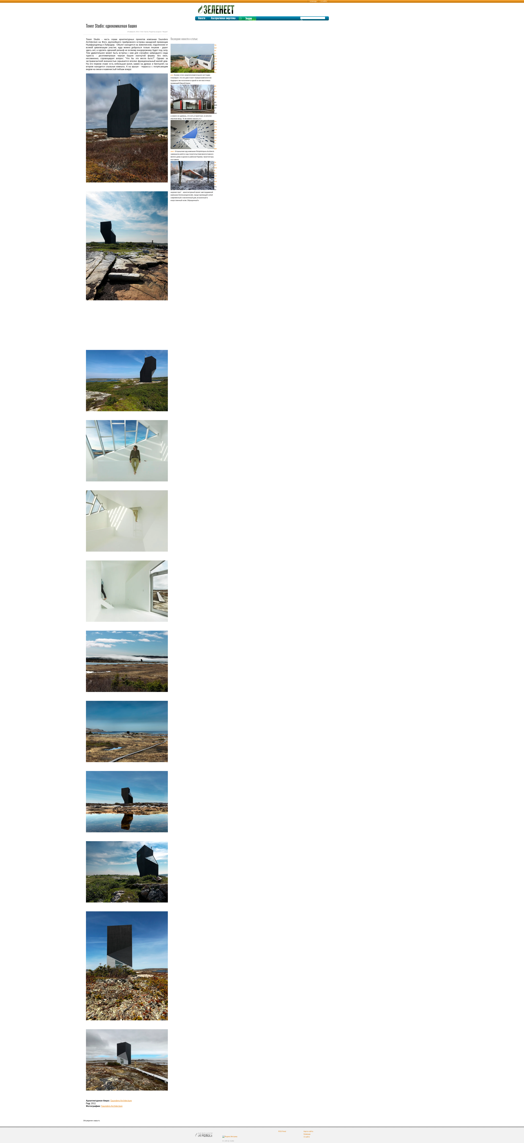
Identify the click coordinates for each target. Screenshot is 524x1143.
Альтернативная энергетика (223, 18)
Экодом (248, 18)
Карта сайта (308, 1131)
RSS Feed (282, 1131)
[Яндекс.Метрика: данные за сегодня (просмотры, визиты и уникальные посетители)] (229, 1137)
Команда (313, 1)
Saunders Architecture (121, 1101)
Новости (201, 18)
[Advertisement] (127, 328)
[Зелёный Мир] (217, 8)
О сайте (324, 1)
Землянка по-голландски (215, 173)
